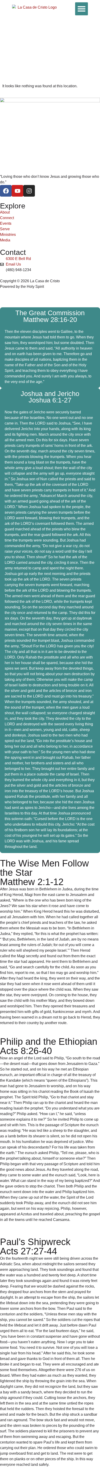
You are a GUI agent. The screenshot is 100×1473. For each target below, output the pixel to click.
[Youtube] (17, 191)
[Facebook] (6, 191)
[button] (81, 8)
